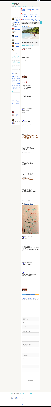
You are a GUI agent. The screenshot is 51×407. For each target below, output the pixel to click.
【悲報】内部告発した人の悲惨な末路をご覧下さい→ (17, 26)
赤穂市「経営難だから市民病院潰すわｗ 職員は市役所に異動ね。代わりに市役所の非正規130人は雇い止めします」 (17, 37)
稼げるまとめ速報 (21, 404)
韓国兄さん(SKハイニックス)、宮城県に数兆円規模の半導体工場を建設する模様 (17, 29)
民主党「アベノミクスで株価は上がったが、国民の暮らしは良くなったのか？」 (17, 123)
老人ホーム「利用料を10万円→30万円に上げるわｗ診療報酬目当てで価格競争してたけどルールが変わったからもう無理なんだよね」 (17, 20)
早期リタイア (17, 398)
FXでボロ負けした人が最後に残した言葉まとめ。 (17, 119)
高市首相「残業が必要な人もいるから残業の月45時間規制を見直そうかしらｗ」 (17, 46)
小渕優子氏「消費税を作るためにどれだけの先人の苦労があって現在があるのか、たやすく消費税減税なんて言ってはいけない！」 (17, 33)
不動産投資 (12, 398)
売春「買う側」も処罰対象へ (33, 19)
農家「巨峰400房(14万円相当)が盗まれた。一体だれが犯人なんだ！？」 (17, 43)
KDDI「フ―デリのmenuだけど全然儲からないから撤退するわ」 (17, 49)
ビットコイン (13, 397)
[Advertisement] (30, 4)
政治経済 (16, 397)
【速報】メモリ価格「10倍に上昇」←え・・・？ (26, 10)
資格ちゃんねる (21, 395)
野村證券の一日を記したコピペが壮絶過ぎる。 (17, 111)
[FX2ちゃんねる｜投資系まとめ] (15, 4)
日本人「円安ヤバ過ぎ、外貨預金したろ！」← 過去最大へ (17, 40)
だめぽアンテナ (21, 400)
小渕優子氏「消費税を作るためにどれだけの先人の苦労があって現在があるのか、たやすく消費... (30, 9)
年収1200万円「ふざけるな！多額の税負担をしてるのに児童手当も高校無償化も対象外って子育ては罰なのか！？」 (31, 298)
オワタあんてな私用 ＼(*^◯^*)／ (22, 398)
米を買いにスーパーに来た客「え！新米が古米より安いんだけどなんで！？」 (17, 23)
